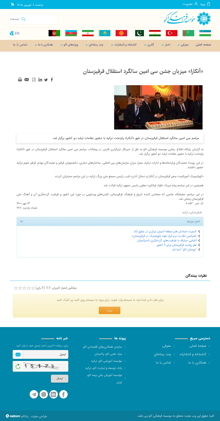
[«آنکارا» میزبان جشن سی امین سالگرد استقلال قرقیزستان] (158, 107)
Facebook (63, 394)
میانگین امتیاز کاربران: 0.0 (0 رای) (56, 288)
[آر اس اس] (12, 4)
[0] (16, 288)
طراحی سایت (39, 416)
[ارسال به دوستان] (27, 79)
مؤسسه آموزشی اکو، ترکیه (106, 361)
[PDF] (34, 79)
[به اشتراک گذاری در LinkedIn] (40, 79)
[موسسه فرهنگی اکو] (186, 18)
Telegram (34, 394)
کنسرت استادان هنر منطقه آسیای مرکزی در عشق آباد (165, 231)
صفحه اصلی (197, 346)
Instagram (43, 394)
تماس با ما (163, 362)
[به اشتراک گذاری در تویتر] (46, 79)
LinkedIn (53, 394)
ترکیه (185, 212)
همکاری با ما (197, 362)
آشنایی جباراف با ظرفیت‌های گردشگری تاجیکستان (167, 240)
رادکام (24, 416)
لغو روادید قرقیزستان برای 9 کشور (177, 245)
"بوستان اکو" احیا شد (184, 249)
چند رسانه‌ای (162, 354)
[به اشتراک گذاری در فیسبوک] (52, 79)
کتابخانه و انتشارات (192, 354)
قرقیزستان (196, 212)
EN (17, 33)
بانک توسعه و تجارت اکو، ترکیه (103, 368)
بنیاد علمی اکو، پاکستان (108, 354)
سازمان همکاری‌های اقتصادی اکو (102, 346)
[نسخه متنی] (20, 79)
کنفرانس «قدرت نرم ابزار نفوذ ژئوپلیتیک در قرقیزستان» (164, 236)
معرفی (166, 346)
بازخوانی (18, 365)
